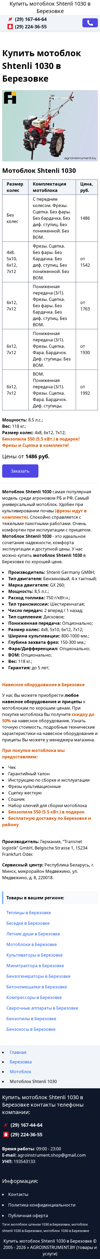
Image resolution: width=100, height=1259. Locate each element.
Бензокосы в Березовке (30, 1029)
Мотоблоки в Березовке (31, 944)
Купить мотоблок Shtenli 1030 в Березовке (50, 7)
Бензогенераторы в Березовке (38, 976)
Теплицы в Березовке (28, 912)
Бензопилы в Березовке (31, 1019)
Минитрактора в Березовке (35, 966)
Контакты (18, 1194)
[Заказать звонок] (90, 22)
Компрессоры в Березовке (34, 997)
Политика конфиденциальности (41, 1205)
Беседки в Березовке (28, 923)
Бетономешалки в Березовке (36, 987)
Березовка (21, 1062)
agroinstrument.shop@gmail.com (52, 1155)
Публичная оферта (28, 1215)
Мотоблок (20, 1072)
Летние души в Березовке (33, 934)
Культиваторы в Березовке (34, 955)
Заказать (20, 471)
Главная (18, 1052)
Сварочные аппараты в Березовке (42, 1008)
